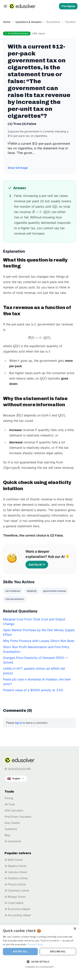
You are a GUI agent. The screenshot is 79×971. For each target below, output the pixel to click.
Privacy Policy (35, 944)
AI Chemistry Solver (17, 890)
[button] (16, 778)
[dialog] (39, 948)
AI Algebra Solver (15, 865)
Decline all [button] (58, 951)
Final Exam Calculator (18, 816)
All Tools (10, 804)
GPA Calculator (14, 810)
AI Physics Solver (15, 884)
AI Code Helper (14, 902)
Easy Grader (12, 822)
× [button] (74, 928)
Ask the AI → (37, 564)
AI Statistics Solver (16, 878)
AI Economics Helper (17, 909)
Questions (11, 829)
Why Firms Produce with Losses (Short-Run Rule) (38, 641)
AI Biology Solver (15, 896)
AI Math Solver (14, 859)
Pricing (9, 798)
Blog (7, 835)
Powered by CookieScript (39, 966)
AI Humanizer (13, 841)
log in (18, 722)
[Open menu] (5, 6)
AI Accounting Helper (18, 915)
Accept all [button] (20, 951)
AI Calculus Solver (16, 872)
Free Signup (68, 6)
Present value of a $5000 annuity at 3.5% (33, 690)
